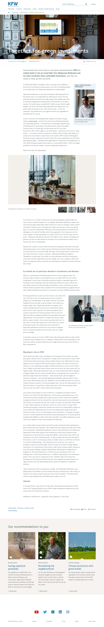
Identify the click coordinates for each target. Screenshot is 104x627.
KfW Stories (11, 9)
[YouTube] (36, 612)
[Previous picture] (9, 179)
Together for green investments (36, 12)
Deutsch (93, 4)
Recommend (76, 509)
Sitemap (34, 621)
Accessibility (49, 621)
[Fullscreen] (93, 201)
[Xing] (52, 612)
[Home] (35, 4)
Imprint (77, 621)
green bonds (33, 121)
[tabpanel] (52, 185)
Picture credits (91, 621)
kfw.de (57, 9)
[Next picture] (94, 179)
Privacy (63, 621)
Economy (19, 9)
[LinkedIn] (59, 612)
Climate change (24, 12)
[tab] (52, 179)
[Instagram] (67, 612)
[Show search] (86, 4)
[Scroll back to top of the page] (102, 315)
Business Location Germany (46, 9)
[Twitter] (44, 612)
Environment (27, 9)
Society (35, 9)
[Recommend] (102, 312)
